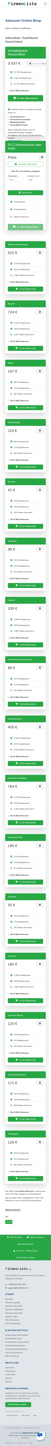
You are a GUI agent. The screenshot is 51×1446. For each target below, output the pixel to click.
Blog (34, 1415)
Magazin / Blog (11, 1317)
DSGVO (8, 1378)
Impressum (10, 1368)
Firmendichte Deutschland (16, 1349)
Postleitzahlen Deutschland (16, 1335)
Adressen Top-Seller (13, 1306)
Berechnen (26, 193)
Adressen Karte (12, 1415)
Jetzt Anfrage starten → (18, 1404)
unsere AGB (10, 1375)
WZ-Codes (25, 1415)
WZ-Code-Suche (12, 1356)
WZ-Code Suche (12, 1320)
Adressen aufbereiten (14, 1309)
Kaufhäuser (25, 28)
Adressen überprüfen (14, 1313)
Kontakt (8, 1382)
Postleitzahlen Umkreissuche (17, 1342)
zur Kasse (9, 1222)
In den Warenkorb (27, 98)
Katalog (14, 28)
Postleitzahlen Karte (13, 1339)
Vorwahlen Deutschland (15, 1346)
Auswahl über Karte (27, 164)
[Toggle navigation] (45, 3)
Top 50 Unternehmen (14, 1353)
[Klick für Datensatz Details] (41, 157)
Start (7, 28)
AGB (30, 1443)
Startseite (9, 1299)
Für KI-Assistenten (13, 1323)
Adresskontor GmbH (31, 1433)
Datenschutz (10, 1371)
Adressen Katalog (12, 1303)
